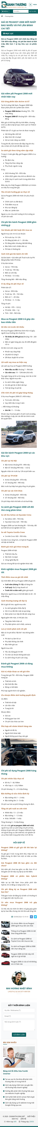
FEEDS (35, 4)
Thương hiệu (9, 16)
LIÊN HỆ (23, 1119)
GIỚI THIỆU (31, 1116)
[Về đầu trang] (35, 451)
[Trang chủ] (2, 16)
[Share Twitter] (35, 916)
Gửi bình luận (19, 1035)
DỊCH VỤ (15, 1119)
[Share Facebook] (31, 916)
